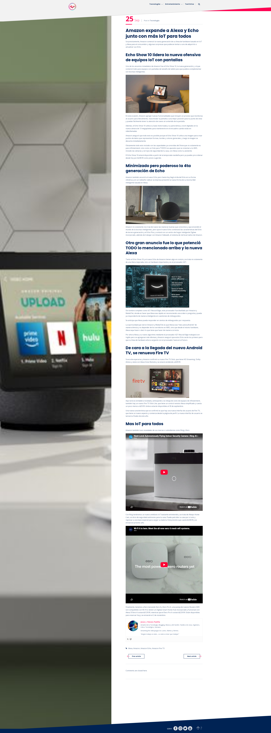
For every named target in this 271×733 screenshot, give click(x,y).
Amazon (136, 648)
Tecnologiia (154, 4)
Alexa (130, 648)
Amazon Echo (146, 648)
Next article (191, 656)
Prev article (136, 656)
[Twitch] (131, 639)
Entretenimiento (172, 4)
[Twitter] (128, 639)
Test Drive (189, 4)
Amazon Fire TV (158, 648)
